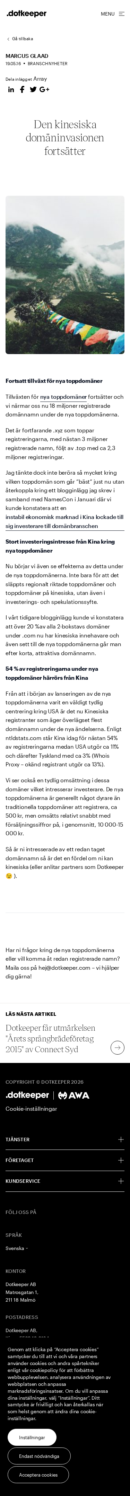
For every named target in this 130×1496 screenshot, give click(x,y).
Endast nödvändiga (39, 1456)
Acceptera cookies (38, 1475)
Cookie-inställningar (31, 1108)
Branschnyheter (48, 63)
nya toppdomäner (63, 396)
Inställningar (32, 1437)
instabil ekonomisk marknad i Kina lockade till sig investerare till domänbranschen (64, 521)
